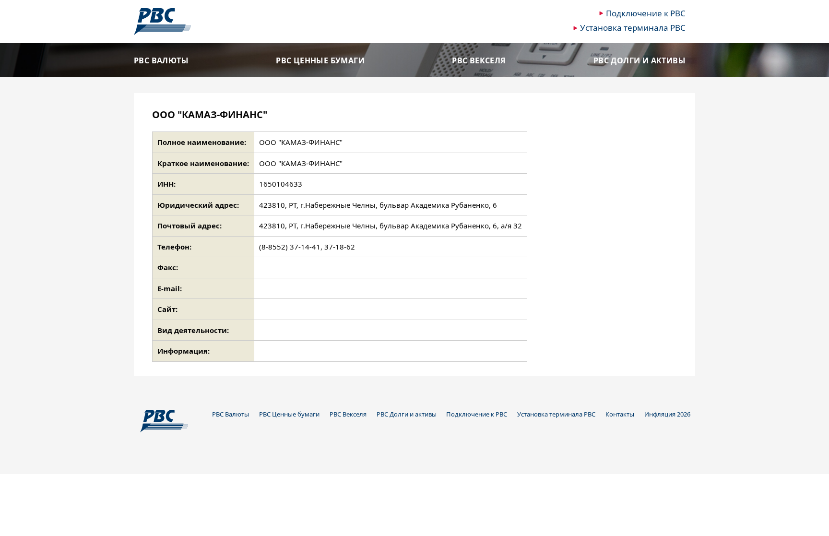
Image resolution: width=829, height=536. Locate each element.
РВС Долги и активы (639, 61)
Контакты (619, 414)
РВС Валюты (161, 61)
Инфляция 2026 (667, 414)
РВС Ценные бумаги (320, 61)
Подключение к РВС (646, 13)
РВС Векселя (479, 61)
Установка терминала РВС (633, 27)
